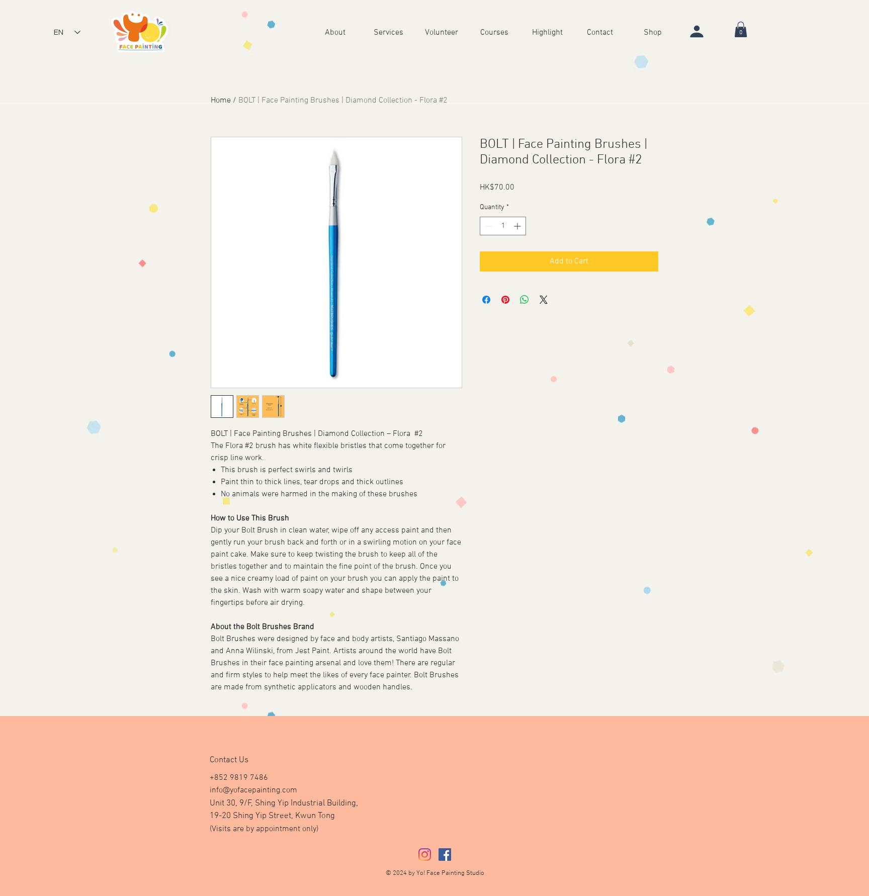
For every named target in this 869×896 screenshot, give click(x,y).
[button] (547, 32)
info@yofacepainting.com (253, 790)
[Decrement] (487, 226)
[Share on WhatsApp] (524, 300)
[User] (697, 31)
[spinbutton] (503, 226)
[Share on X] (544, 300)
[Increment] (518, 226)
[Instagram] (424, 854)
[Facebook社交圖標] (445, 854)
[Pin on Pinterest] (505, 300)
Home (221, 101)
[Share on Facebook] (486, 300)
